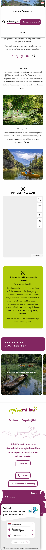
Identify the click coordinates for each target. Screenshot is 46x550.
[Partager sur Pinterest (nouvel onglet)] (22, 57)
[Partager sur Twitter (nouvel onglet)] (17, 57)
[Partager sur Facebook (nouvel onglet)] (12, 57)
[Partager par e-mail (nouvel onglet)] (27, 57)
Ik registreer (23, 463)
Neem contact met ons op (25, 483)
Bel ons (25, 475)
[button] (3, 22)
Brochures (13, 420)
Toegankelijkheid (29, 420)
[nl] (42, 3)
